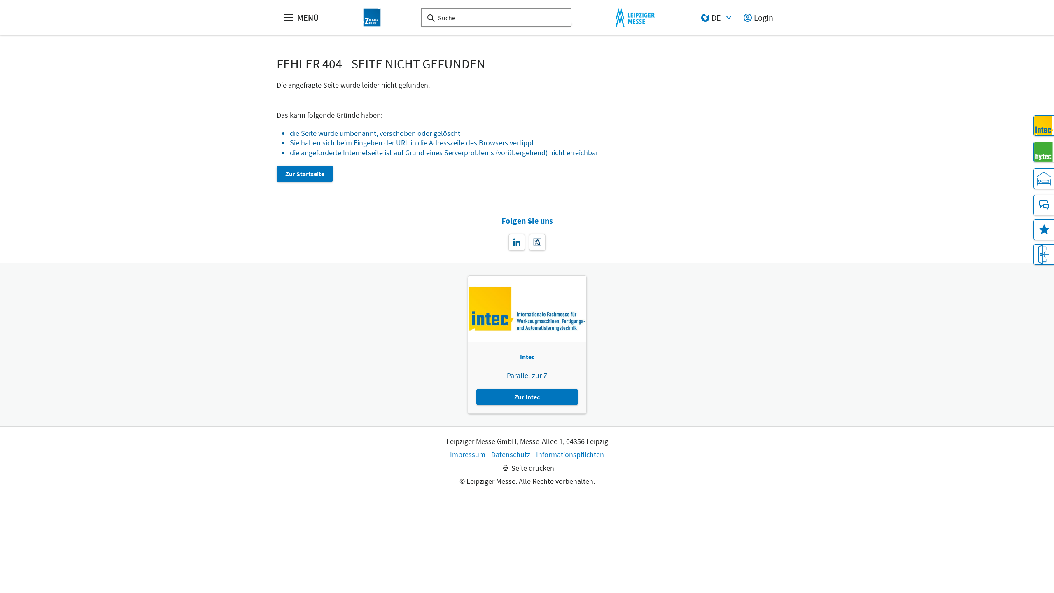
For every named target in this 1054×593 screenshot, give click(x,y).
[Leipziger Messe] (635, 17)
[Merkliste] (1043, 229)
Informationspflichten (570, 454)
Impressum (467, 454)
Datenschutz (510, 454)
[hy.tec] (1043, 152)
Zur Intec (527, 397)
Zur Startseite (304, 174)
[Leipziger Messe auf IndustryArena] (537, 242)
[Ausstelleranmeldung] (1043, 254)
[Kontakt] (1043, 205)
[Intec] (1043, 125)
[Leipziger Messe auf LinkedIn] (516, 242)
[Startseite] (372, 17)
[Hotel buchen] (1043, 178)
